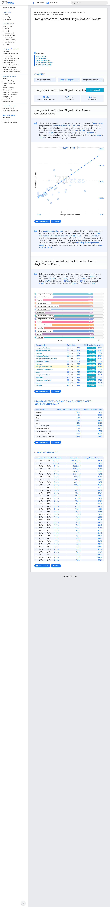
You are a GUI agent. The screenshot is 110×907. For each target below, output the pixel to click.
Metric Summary (41, 56)
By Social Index (7, 26)
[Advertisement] (51, 36)
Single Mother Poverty (57, 12)
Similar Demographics (43, 60)
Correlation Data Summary (44, 63)
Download (99, 144)
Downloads (53, 2)
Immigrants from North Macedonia (46, 359)
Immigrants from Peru (42, 356)
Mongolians (39, 377)
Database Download (9, 7)
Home (36, 12)
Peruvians (39, 353)
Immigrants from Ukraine (43, 380)
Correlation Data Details (43, 65)
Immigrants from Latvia (43, 375)
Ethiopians (39, 385)
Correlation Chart (41, 58)
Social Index (44, 12)
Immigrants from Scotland (75, 12)
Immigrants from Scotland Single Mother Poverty (49, 14)
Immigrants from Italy (42, 361)
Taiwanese (39, 364)
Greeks (38, 372)
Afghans (38, 383)
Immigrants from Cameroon (44, 369)
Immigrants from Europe (43, 348)
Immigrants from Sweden (43, 350)
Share (57, 221)
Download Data (43, 221)
